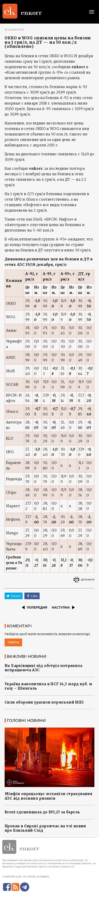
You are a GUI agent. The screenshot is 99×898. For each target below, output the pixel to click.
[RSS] (15, 887)
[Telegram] (24, 887)
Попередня (37, 607)
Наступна (61, 607)
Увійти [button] (13, 642)
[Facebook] (7, 887)
